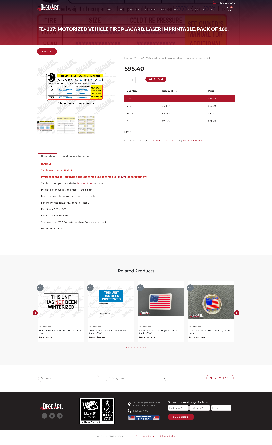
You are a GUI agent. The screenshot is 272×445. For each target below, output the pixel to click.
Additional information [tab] (76, 156)
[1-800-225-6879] (129, 411)
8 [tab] (145, 347)
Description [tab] (48, 156)
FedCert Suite (85, 183)
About (148, 9)
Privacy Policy (167, 436)
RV (134, 58)
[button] (47, 51)
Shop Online (194, 9)
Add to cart (155, 79)
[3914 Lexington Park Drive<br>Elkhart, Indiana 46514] (129, 404)
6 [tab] (140, 347)
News (164, 9)
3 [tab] (131, 347)
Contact (177, 9)
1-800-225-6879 (140, 411)
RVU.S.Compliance (192, 140)
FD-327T (121, 177)
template (111, 177)
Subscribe (181, 417)
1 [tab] (126, 347)
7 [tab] (143, 347)
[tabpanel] (61, 311)
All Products (158, 140)
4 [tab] (134, 347)
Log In (213, 9)
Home (110, 9)
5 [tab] (137, 347)
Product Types (128, 9)
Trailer (172, 140)
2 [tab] (129, 347)
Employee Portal (144, 436)
